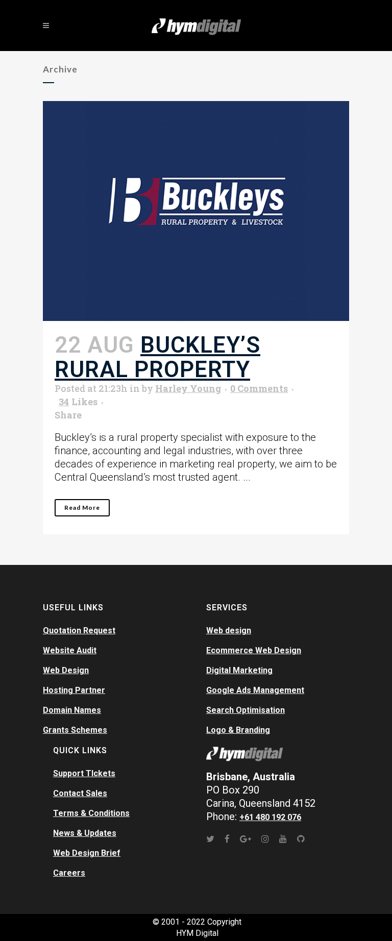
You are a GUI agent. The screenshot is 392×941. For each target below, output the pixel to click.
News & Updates (84, 833)
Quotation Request (79, 630)
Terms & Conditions (91, 813)
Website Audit (69, 650)
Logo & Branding (238, 730)
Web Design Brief (86, 853)
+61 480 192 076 (270, 817)
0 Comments (259, 388)
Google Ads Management (255, 690)
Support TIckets (84, 773)
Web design (228, 630)
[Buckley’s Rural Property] (196, 211)
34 (78, 401)
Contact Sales (80, 793)
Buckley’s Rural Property (157, 357)
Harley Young (188, 388)
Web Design (66, 670)
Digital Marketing (239, 670)
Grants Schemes (75, 730)
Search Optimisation (245, 710)
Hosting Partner (74, 690)
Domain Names (72, 710)
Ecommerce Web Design (253, 650)
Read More (82, 507)
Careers (69, 873)
